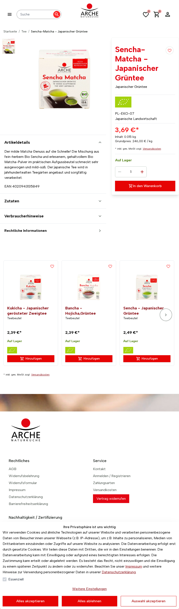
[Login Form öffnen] (167, 14)
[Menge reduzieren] (119, 172)
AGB (12, 469)
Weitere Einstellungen (89, 589)
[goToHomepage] (89, 14)
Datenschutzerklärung (119, 572)
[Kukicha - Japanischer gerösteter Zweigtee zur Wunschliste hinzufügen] (52, 266)
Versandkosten (152, 148)
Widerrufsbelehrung (24, 476)
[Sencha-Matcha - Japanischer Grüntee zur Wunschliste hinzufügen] (170, 50)
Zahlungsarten (104, 483)
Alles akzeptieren (30, 601)
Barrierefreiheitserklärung (28, 504)
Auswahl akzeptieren (148, 601)
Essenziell (16, 579)
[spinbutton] (131, 172)
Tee (24, 31)
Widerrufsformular (23, 483)
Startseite (10, 31)
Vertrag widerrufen (111, 498)
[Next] (166, 315)
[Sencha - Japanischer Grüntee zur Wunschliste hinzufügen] (168, 266)
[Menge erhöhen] (142, 172)
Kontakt (99, 469)
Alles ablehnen (89, 601)
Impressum (133, 566)
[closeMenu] (9, 14)
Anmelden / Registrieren (112, 476)
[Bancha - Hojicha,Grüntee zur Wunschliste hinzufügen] (110, 266)
